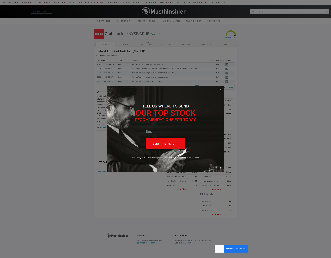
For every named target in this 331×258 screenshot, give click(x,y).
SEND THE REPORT (165, 143)
